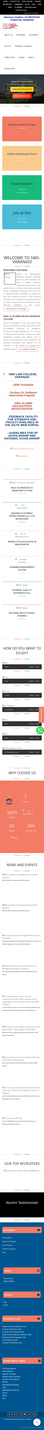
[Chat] (37, 1422)
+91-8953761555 (32, 17)
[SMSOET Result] (22, 456)
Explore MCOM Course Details (22, 691)
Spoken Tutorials (9, 1374)
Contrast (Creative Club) (11, 1329)
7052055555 (28, 20)
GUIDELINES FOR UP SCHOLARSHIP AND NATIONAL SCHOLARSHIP (22, 435)
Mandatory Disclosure (28, 1427)
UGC (4, 1398)
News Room (8, 1278)
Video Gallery (8, 1281)
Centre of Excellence (11, 1379)
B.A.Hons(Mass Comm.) (12, 752)
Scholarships (6, 1238)
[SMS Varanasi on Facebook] (19, 1414)
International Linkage (10, 1385)
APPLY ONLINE (27, 1)
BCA (6, 724)
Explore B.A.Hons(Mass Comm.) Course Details (22, 748)
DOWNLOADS (10, 69)
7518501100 (15, 20)
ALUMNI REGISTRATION (13, 13)
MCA (6, 681)
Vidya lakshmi (7, 1371)
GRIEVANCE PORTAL (10, 1390)
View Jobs (22, 216)
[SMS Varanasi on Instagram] (30, 1414)
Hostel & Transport (9, 1249)
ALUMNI (21, 57)
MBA (6, 667)
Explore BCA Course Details (22, 719)
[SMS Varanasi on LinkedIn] (14, 1414)
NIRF (39, 4)
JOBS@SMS (19, 4)
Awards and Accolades (11, 1377)
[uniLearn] (22, 448)
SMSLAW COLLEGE (31, 13)
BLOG (27, 4)
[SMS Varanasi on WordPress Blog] (35, 1414)
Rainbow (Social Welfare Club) (14, 1326)
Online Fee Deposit (9, 1241)
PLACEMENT (33, 35)
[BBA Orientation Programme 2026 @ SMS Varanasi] (20, 906)
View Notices (22, 129)
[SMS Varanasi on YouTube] (24, 1414)
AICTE (4, 1393)
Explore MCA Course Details (22, 677)
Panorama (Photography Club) (14, 1337)
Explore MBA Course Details (22, 662)
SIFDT (10, 7)
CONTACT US (15, 1)
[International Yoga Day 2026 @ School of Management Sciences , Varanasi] (20, 967)
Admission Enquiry (41, 715)
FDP (5, 1302)
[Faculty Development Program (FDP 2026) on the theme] (20, 937)
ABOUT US (9, 35)
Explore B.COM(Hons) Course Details (22, 705)
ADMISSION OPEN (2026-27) (22, 89)
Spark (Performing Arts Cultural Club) (16, 1335)
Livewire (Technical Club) (12, 1343)
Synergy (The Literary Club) (13, 1332)
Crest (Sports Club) (9, 1340)
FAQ (3, 1252)
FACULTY (8, 46)
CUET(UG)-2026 (30, 7)
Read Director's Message (16, 309)
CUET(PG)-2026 (21, 10)
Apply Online (22, 158)
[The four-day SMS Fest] (20, 1118)
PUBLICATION (10, 57)
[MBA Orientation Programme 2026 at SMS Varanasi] (20, 876)
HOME (5, 1)
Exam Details (22, 187)
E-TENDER (18, 7)
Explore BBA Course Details (22, 734)
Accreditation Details (27, 349)
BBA (6, 738)
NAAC (4, 1396)
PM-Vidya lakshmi (9, 1369)
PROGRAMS (20, 35)
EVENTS (31, 57)
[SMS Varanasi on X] (9, 1414)
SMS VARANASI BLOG (22, 96)
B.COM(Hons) (9, 709)
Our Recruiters (7, 1245)
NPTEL (5, 1382)
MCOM (7, 695)
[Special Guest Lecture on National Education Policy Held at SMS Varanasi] (20, 1058)
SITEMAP (39, 1427)
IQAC (33, 4)
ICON (5, 1305)
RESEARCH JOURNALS (23, 46)
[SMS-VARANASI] (8, 26)
